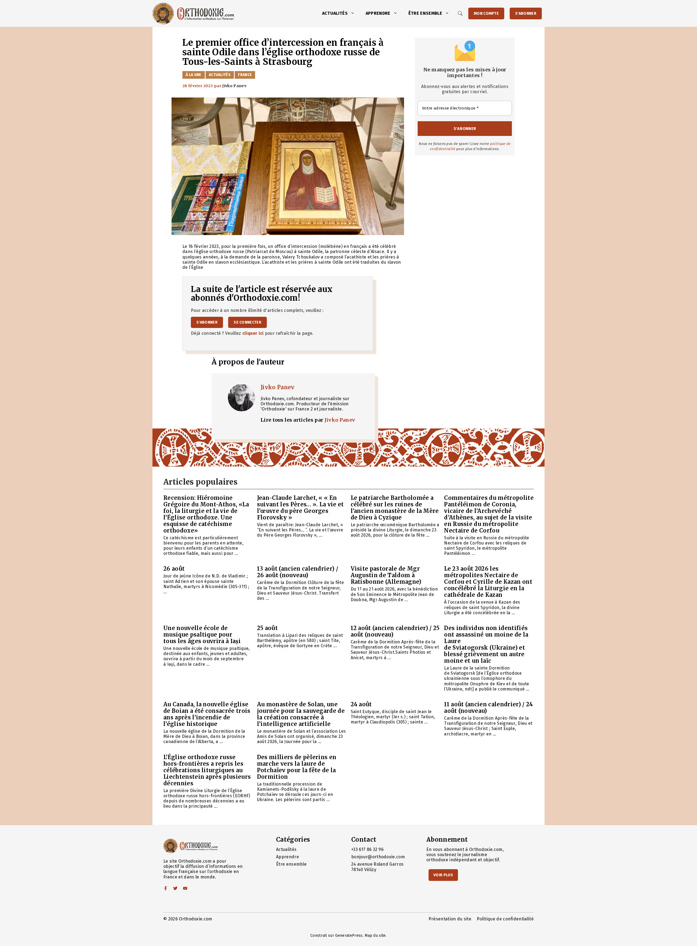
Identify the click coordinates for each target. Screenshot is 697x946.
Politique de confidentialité (505, 918)
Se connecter (247, 322)
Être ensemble (425, 13)
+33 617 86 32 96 (367, 849)
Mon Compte (486, 13)
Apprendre (378, 13)
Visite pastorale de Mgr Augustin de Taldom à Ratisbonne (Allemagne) (386, 575)
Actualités (335, 13)
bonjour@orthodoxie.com (378, 856)
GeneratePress (348, 935)
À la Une (193, 74)
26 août (174, 568)
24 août (361, 704)
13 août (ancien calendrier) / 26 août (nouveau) (297, 572)
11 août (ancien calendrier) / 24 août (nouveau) (488, 707)
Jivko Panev (278, 387)
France (245, 74)
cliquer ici (253, 333)
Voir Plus (443, 875)
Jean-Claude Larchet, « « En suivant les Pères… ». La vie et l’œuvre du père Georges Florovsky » (300, 507)
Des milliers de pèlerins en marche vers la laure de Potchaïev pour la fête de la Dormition (297, 767)
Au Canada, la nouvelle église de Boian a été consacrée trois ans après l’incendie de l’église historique (206, 714)
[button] (354, 13)
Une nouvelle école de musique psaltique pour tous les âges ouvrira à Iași (202, 634)
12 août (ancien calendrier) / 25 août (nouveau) (395, 631)
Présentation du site (450, 918)
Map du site (375, 935)
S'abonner (525, 13)
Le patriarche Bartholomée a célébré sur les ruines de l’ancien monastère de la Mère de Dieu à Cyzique (395, 507)
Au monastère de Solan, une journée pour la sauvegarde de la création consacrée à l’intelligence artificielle (301, 714)
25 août (267, 628)
